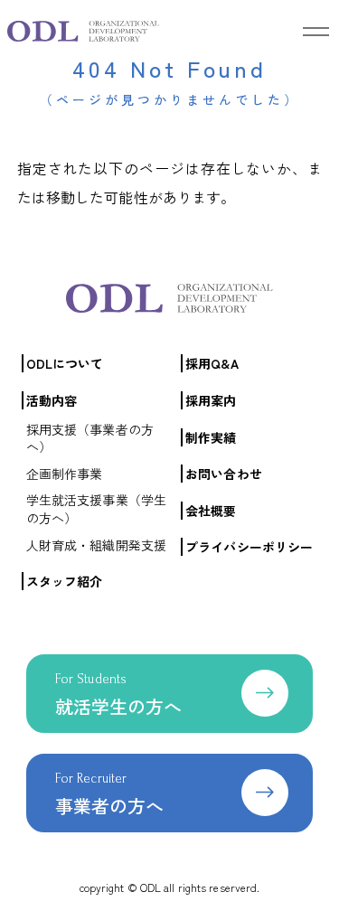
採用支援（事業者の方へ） (90, 438)
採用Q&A (212, 363)
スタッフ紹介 (64, 581)
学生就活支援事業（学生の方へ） (96, 509)
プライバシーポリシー (249, 547)
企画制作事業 (64, 474)
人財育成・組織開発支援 (96, 545)
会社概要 (210, 511)
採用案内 (210, 400)
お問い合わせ (223, 474)
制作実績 (210, 437)
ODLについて (65, 363)
